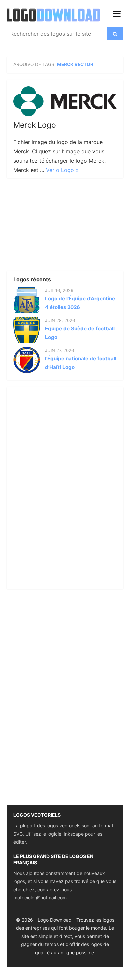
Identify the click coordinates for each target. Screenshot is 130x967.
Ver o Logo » (62, 170)
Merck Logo (34, 125)
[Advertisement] (57, 226)
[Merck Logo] (65, 101)
